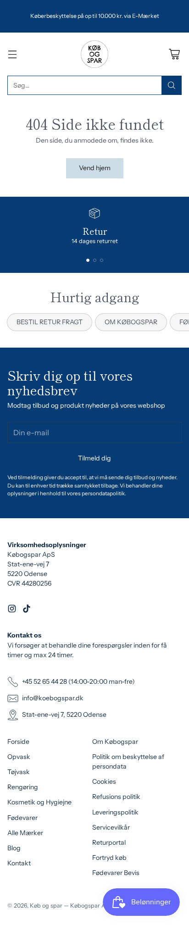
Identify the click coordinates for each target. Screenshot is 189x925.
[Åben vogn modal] (174, 54)
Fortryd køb (109, 857)
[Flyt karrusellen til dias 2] (94, 260)
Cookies (104, 781)
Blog (14, 848)
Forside (18, 741)
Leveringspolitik (115, 812)
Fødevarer (22, 818)
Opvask (18, 757)
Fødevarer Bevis (115, 873)
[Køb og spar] (94, 54)
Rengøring (22, 787)
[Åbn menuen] (12, 54)
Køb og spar (46, 905)
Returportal (109, 842)
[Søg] (171, 85)
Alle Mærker (25, 833)
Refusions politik (116, 796)
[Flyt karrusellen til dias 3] (101, 260)
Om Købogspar (115, 741)
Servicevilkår (111, 827)
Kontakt (19, 863)
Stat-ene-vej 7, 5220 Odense (64, 714)
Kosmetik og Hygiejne (39, 802)
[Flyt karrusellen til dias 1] (87, 260)
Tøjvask (18, 772)
